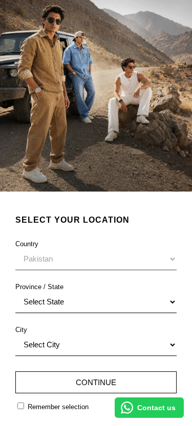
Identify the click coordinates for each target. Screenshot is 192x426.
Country (26, 244)
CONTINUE (96, 382)
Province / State (39, 287)
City (21, 330)
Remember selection (57, 407)
